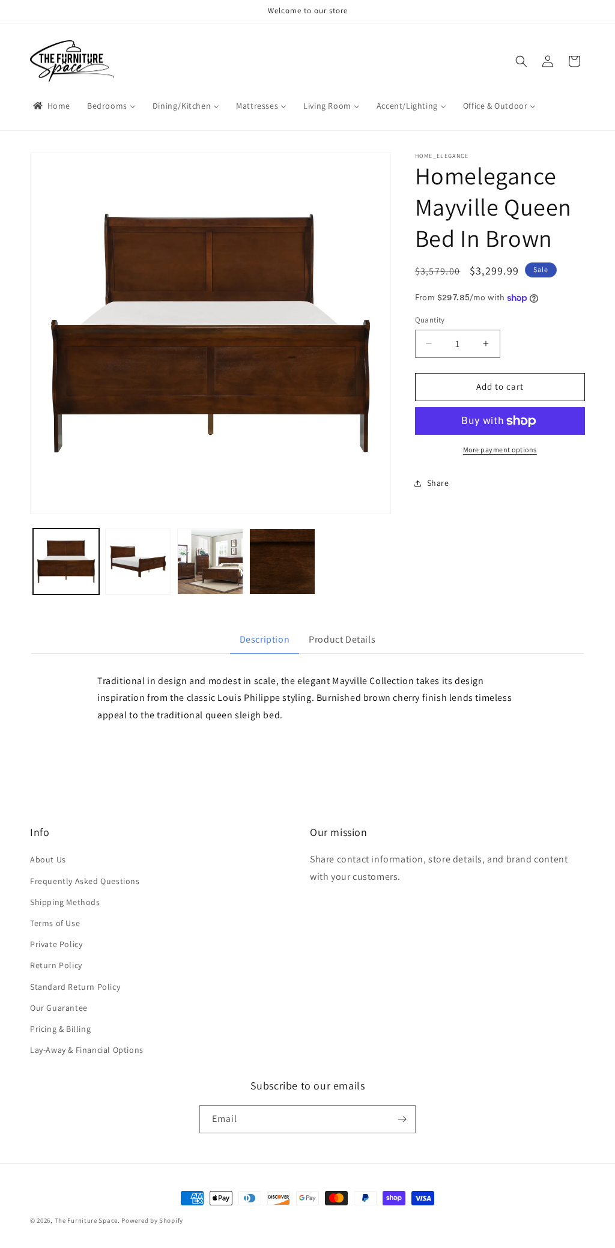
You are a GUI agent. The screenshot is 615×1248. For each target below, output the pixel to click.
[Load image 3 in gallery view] (210, 562)
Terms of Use (55, 923)
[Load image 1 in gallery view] (66, 562)
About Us (48, 859)
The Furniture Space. (87, 1220)
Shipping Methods (65, 902)
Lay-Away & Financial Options (87, 1049)
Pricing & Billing (60, 1028)
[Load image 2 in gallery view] (138, 562)
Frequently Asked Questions (85, 881)
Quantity (430, 320)
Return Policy (56, 965)
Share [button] (438, 482)
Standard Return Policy (75, 986)
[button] (521, 61)
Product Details (342, 639)
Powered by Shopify (152, 1220)
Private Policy (56, 944)
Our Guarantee (59, 1007)
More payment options (500, 449)
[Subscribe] (402, 1119)
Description (265, 639)
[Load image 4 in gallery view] (282, 562)
